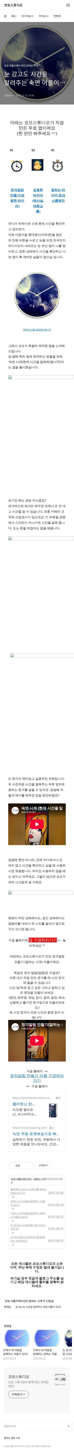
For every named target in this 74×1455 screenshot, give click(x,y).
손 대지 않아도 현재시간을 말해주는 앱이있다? (27, 1238)
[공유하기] (23, 1166)
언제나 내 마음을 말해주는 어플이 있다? (27, 1203)
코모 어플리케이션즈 (21, 1178)
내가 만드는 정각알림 (16, 1433)
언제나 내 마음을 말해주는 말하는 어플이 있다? (27, 1215)
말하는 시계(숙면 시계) (17, 1440)
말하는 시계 (40, 1178)
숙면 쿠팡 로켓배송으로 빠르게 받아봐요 (36, 1134)
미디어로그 (27, 16)
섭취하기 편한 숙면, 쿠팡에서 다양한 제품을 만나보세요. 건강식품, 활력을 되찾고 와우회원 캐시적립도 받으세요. (36, 1141)
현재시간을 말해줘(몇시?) (37, 329)
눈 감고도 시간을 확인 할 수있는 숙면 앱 (28, 1227)
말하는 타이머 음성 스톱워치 (58, 195)
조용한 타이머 (38, 192)
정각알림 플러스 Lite (16, 1446)
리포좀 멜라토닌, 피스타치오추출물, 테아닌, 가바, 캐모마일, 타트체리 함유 (24, 1111)
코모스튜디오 (13, 5)
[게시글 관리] (28, 1166)
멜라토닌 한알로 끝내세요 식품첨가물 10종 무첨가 (25, 1104)
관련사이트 (10, 1426)
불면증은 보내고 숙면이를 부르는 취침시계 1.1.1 (28, 1191)
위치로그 (44, 16)
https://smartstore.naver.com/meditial (33, 1097)
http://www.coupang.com (30, 1127)
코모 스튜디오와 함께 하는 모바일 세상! (28, 1384)
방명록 (57, 16)
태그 (14, 16)
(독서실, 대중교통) (38, 206)
